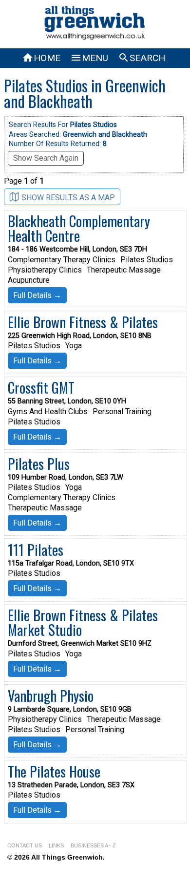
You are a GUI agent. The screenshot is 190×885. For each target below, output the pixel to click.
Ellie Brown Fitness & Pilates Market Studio (83, 622)
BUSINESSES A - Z (93, 845)
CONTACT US (24, 845)
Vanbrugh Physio (51, 695)
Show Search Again (45, 158)
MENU (89, 57)
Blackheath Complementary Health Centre (79, 228)
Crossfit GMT (41, 387)
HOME (41, 57)
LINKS (56, 845)
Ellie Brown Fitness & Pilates (83, 322)
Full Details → (37, 295)
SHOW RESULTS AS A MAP (68, 197)
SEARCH (141, 57)
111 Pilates (35, 549)
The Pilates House (54, 771)
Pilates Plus (39, 463)
